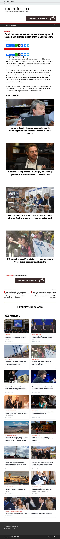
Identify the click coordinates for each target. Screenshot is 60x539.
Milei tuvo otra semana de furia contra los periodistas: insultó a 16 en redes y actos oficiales (42, 388)
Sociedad (24, 275)
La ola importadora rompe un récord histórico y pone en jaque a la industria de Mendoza (42, 439)
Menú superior (10, 1)
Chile (14, 275)
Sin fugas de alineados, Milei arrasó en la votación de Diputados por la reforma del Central (15, 337)
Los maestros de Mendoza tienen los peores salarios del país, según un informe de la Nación (16, 489)
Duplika (54, 536)
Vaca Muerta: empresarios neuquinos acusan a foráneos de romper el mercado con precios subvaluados (15, 464)
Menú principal (11, 25)
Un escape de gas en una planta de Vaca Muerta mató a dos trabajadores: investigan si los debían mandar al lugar (16, 363)
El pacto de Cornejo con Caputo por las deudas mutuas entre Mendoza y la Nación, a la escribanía (16, 413)
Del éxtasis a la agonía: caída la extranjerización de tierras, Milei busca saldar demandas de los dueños (42, 489)
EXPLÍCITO (16, 536)
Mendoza (19, 275)
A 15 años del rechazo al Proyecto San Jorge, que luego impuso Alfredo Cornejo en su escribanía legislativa (43, 363)
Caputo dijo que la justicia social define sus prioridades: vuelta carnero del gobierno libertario (43, 337)
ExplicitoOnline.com (30, 306)
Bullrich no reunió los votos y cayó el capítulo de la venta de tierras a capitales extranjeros (28, 513)
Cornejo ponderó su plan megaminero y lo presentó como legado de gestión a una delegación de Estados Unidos (42, 464)
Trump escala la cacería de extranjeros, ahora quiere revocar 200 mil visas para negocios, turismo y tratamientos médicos (16, 388)
